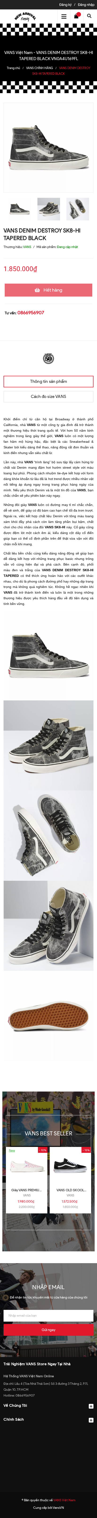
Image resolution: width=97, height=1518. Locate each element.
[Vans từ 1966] (48, 358)
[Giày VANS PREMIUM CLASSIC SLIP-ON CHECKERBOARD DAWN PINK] (26, 1165)
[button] (48, 1431)
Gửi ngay (48, 1330)
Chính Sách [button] (14, 1419)
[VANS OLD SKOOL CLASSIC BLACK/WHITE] (70, 1165)
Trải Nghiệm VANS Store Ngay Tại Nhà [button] (37, 1364)
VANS (27, 1195)
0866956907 (30, 312)
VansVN (58, 1508)
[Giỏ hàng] (77, 16)
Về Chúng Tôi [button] (15, 1405)
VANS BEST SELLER (48, 1133)
